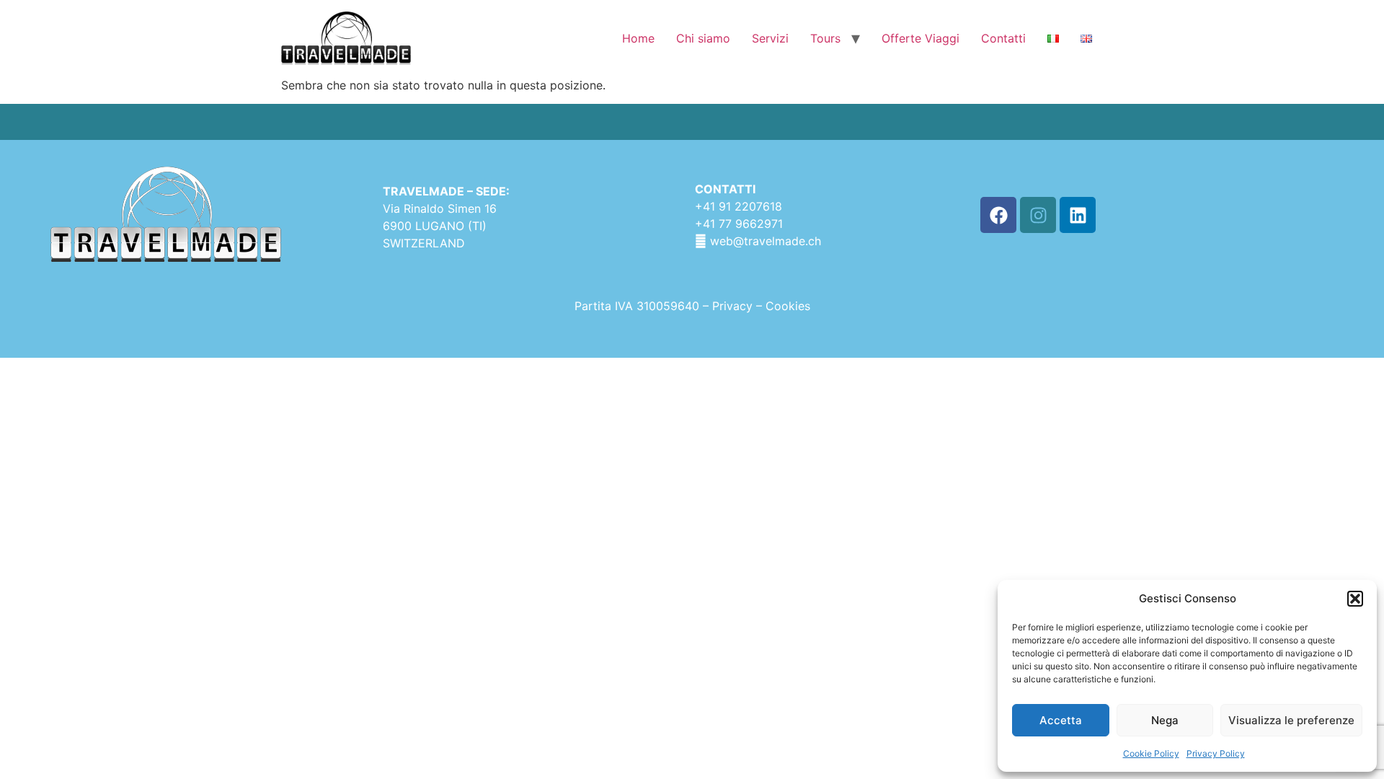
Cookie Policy (1151, 753)
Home (638, 38)
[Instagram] (1038, 215)
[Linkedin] (1078, 215)
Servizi (770, 38)
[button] (1355, 598)
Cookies (788, 306)
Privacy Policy (1215, 753)
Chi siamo (703, 38)
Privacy (734, 306)
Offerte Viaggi (920, 38)
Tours (825, 38)
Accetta (1060, 720)
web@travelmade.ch (765, 241)
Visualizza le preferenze (1291, 720)
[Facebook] (998, 215)
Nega (1165, 720)
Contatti (1003, 38)
